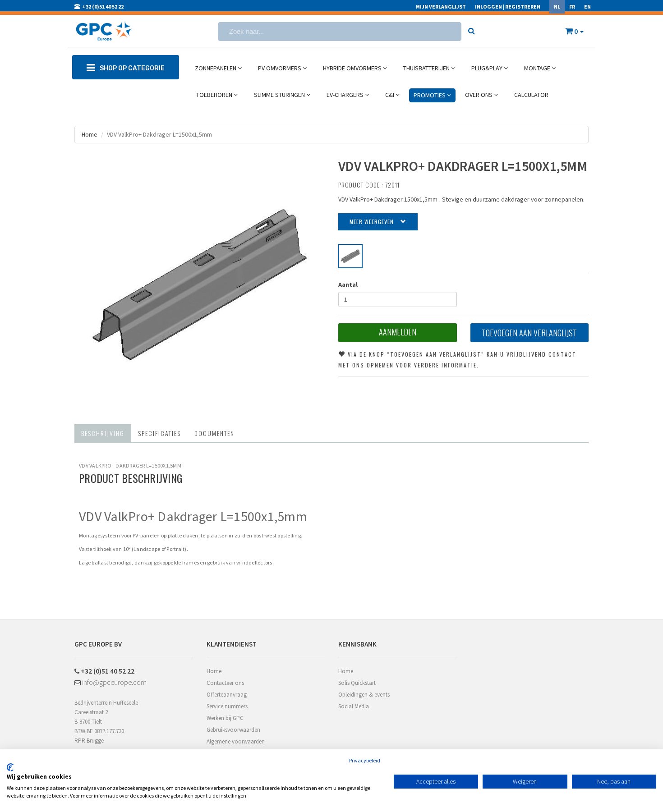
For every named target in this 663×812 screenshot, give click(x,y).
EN (587, 6)
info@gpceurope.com (114, 682)
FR (572, 6)
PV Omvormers (280, 68)
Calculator (531, 95)
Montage (538, 68)
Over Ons (479, 95)
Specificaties (159, 433)
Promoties (430, 95)
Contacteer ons (225, 683)
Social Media (353, 706)
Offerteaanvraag (227, 694)
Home (89, 134)
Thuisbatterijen (427, 68)
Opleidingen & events (364, 694)
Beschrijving (102, 433)
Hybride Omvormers (353, 68)
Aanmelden (397, 332)
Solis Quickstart (357, 683)
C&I (390, 95)
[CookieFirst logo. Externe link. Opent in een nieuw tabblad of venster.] (10, 767)
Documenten (214, 433)
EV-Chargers (346, 95)
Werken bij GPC (225, 718)
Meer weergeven (372, 221)
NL (557, 6)
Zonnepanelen (216, 68)
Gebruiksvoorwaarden (233, 730)
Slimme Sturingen (280, 95)
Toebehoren (215, 95)
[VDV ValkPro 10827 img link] (350, 256)
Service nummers (227, 706)
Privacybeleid (364, 760)
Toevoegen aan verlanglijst (529, 333)
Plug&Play (487, 68)
